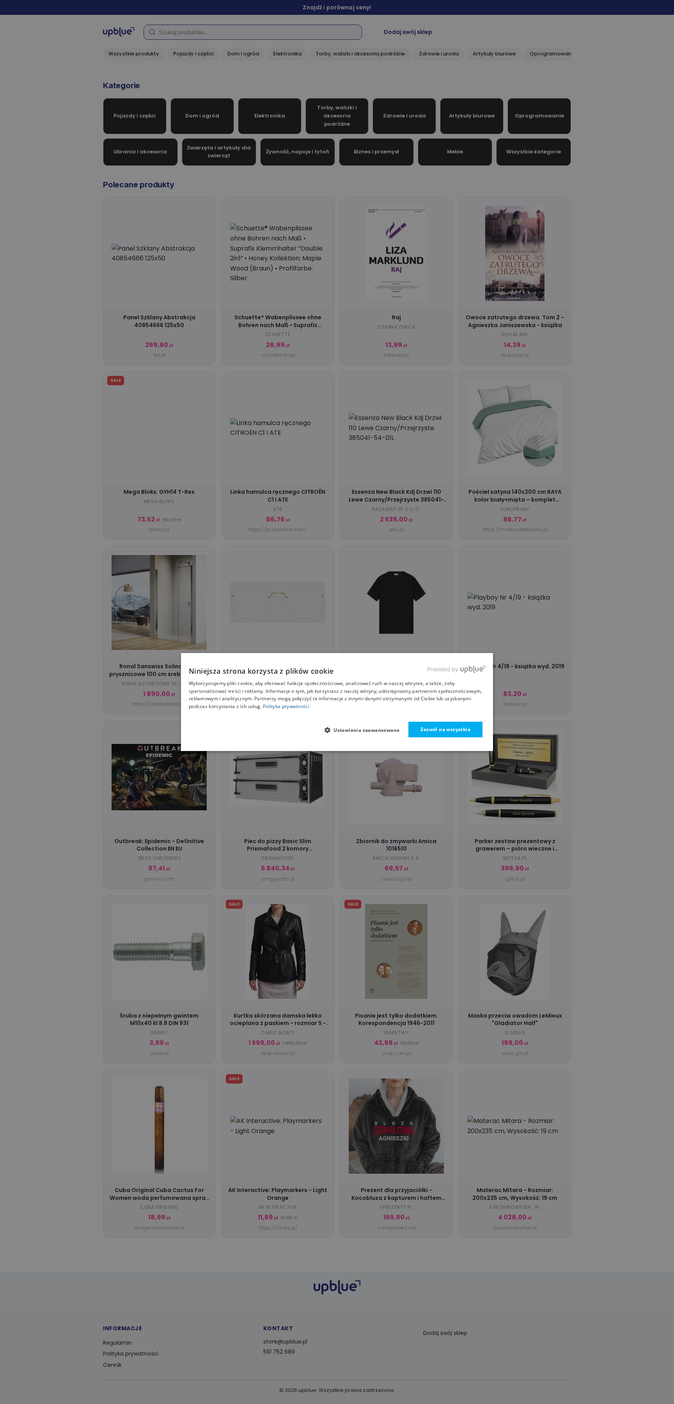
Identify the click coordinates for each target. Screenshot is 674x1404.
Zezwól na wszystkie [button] (445, 729)
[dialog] (337, 702)
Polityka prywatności (286, 706)
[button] (365, 730)
